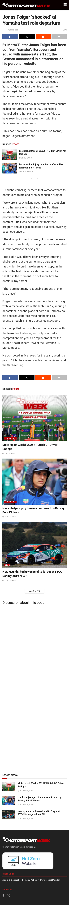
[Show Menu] (65, 5)
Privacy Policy (29, 880)
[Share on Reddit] (43, 36)
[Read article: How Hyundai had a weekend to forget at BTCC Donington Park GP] (34, 545)
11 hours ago (10, 580)
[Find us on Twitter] (8, 896)
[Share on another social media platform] (59, 36)
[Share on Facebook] (10, 36)
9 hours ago (26, 158)
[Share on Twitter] (27, 36)
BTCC (7, 565)
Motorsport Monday (50, 880)
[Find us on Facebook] (3, 896)
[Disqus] (34, 647)
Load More (34, 591)
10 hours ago (27, 171)
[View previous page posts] (31, 179)
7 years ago (13, 30)
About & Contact (10, 880)
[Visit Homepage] (26, 5)
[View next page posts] (37, 179)
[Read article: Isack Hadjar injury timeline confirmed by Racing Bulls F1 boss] (9, 168)
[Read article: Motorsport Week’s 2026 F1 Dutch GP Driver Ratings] (9, 154)
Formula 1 (10, 438)
